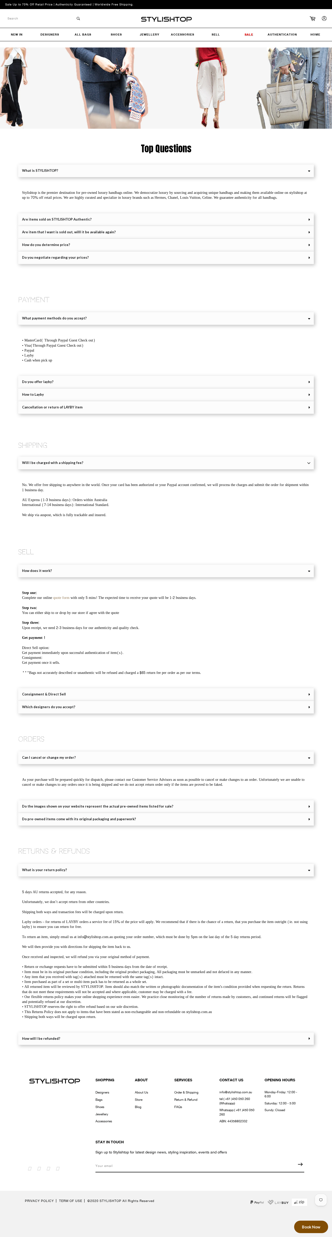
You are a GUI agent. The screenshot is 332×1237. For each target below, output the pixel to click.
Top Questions (166, 149)
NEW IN (17, 34)
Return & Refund (185, 1100)
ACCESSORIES (182, 34)
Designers (102, 1092)
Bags (98, 1100)
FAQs (178, 1107)
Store (138, 1100)
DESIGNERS (49, 34)
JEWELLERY (149, 34)
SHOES (116, 34)
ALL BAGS (83, 34)
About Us (141, 1092)
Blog (138, 1107)
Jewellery (101, 1114)
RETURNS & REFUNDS (54, 851)
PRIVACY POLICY (39, 1201)
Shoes (99, 1107)
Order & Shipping (186, 1092)
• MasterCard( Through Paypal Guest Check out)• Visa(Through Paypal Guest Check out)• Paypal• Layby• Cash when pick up (58, 350)
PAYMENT (33, 300)
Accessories (103, 1121)
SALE (249, 34)
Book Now (311, 1227)
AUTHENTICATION (282, 34)
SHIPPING (32, 445)
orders (31, 739)
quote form (61, 597)
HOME (315, 34)
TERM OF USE (70, 1201)
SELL (216, 34)
